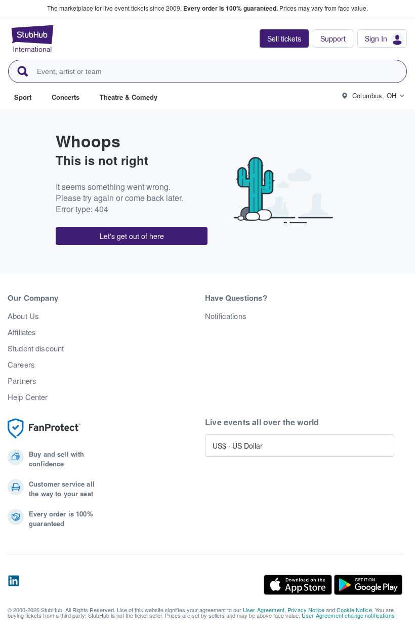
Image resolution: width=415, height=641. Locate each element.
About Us (23, 316)
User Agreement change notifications (348, 615)
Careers (21, 364)
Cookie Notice (354, 610)
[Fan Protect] (44, 428)
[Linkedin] (14, 585)
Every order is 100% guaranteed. (230, 8)
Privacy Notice (305, 610)
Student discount (36, 348)
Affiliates (22, 332)
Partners (22, 381)
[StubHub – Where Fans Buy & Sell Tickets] (32, 38)
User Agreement (263, 610)
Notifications (225, 316)
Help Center (28, 397)
